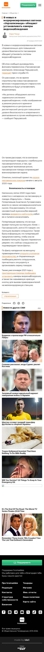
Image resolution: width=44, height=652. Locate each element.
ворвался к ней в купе (22, 214)
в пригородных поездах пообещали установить (19, 273)
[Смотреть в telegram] (16, 612)
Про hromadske (10, 583)
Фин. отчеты (29, 592)
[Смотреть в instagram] (9, 612)
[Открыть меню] (39, 5)
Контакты (7, 592)
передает (6, 73)
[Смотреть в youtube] (22, 612)
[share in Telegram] (23, 303)
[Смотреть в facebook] (3, 612)
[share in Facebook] (14, 303)
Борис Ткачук (14, 34)
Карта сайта (29, 602)
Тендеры (28, 583)
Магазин (27, 588)
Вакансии (7, 604)
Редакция (7, 588)
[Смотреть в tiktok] (34, 612)
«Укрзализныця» (10, 296)
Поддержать (28, 5)
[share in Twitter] (18, 303)
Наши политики (31, 597)
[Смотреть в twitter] (28, 612)
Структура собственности (10, 598)
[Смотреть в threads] (40, 612)
